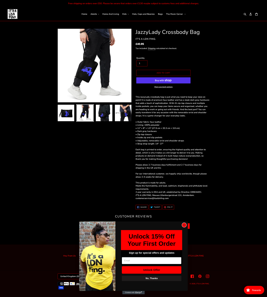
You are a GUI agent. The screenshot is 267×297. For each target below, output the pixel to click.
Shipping (151, 48)
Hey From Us (69, 255)
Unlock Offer (151, 269)
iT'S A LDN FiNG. (202, 284)
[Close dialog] (184, 225)
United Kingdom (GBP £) (72, 276)
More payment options (163, 87)
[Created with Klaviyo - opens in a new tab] (133, 292)
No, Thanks (152, 278)
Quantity (140, 58)
